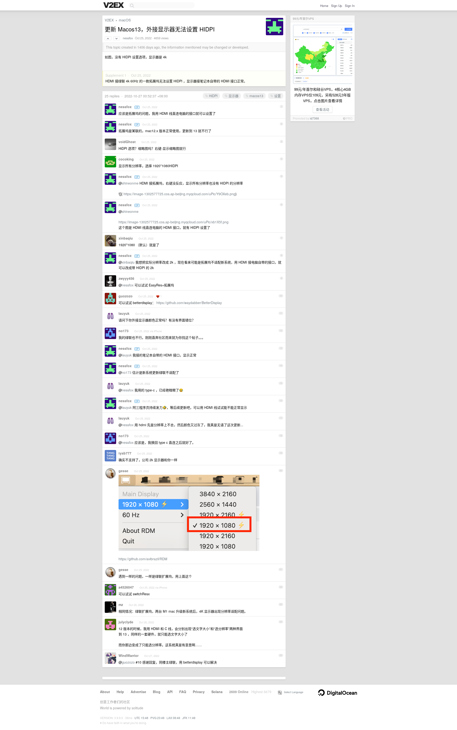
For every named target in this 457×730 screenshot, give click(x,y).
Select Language (292, 692)
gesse (123, 470)
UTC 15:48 (141, 718)
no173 (124, 330)
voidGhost (127, 141)
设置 (277, 95)
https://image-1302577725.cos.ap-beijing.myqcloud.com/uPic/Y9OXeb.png (179, 193)
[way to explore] (114, 5)
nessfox (128, 38)
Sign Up (336, 5)
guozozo (126, 296)
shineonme (130, 183)
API (170, 691)
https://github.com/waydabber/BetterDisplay (189, 302)
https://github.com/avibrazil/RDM (143, 558)
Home (324, 5)
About (105, 691)
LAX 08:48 (173, 718)
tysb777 (125, 453)
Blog (156, 691)
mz (121, 604)
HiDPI (213, 95)
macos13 (255, 95)
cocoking (126, 159)
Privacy (199, 691)
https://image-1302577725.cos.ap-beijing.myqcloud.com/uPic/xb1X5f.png (173, 222)
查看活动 (322, 109)
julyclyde (126, 622)
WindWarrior (129, 655)
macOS (125, 19)
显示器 (233, 95)
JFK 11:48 (188, 718)
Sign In (350, 5)
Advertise (138, 691)
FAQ (182, 691)
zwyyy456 (126, 278)
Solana (217, 691)
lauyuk (124, 313)
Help (120, 691)
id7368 (314, 118)
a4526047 (126, 587)
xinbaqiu (126, 238)
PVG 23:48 (157, 718)
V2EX (109, 19)
